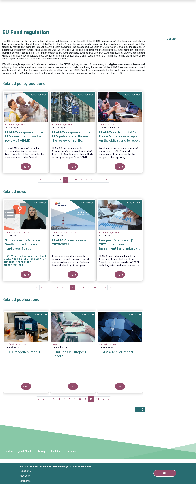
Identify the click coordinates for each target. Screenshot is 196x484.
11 (98, 399)
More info (25, 480)
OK (165, 473)
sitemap (40, 451)
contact (9, 451)
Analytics (25, 475)
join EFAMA (24, 451)
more (26, 166)
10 (95, 287)
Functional (25, 470)
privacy (71, 451)
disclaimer (56, 451)
